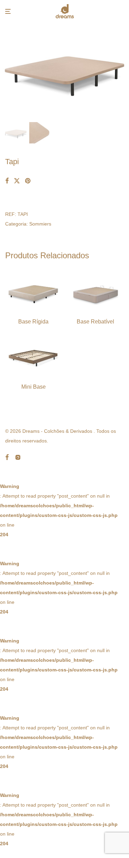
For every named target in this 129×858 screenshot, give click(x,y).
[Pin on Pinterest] (28, 181)
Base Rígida (33, 322)
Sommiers (40, 224)
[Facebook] (7, 456)
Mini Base (33, 387)
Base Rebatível (95, 322)
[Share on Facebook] (7, 181)
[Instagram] (18, 456)
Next (122, 71)
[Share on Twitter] (17, 181)
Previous (6, 71)
